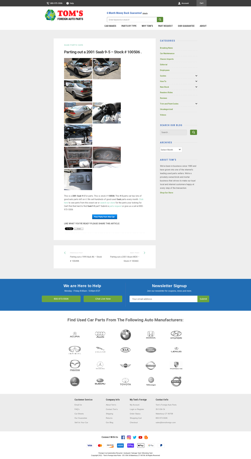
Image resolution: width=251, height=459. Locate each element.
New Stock (164, 87)
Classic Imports (167, 59)
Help (72, 3)
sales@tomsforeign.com (166, 422)
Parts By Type (128, 25)
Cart (201, 3)
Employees (165, 70)
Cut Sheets (79, 414)
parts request (115, 206)
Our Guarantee (186, 25)
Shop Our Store (166, 193)
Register (140, 409)
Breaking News (166, 48)
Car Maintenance (167, 53)
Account (185, 3)
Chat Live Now (103, 298)
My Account (134, 405)
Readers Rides (166, 92)
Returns (109, 418)
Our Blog (109, 422)
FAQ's (77, 409)
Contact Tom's (112, 409)
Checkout (134, 422)
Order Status (135, 414)
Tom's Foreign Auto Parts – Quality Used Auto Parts (64, 15)
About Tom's (111, 405)
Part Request (165, 25)
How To (163, 81)
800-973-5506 (56, 3)
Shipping (109, 414)
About (203, 25)
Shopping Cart (136, 418)
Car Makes (110, 25)
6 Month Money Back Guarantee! (127, 13)
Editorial (163, 65)
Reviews (163, 98)
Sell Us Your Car (81, 422)
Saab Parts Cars (73, 45)
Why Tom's (147, 25)
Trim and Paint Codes (169, 104)
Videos (163, 115)
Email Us (78, 405)
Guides (163, 76)
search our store (107, 202)
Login (132, 409)
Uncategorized (166, 109)
